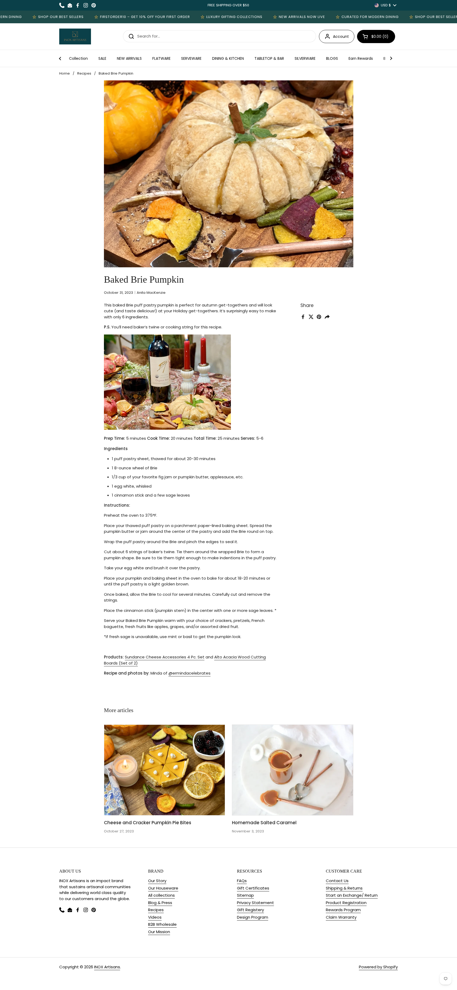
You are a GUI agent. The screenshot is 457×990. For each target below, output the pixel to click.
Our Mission (159, 931)
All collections (161, 895)
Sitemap (245, 895)
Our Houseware (163, 888)
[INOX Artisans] (75, 36)
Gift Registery (250, 910)
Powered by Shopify (378, 967)
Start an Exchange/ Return (352, 895)
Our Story (157, 880)
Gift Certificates (253, 888)
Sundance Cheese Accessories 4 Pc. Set (164, 657)
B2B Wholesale (162, 924)
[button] (376, 36)
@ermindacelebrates (189, 673)
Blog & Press (160, 902)
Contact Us (337, 880)
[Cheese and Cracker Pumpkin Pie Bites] (164, 770)
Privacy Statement (255, 902)
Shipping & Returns (344, 888)
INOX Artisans (107, 967)
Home (64, 73)
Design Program (252, 917)
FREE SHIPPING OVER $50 (228, 5)
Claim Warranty (341, 917)
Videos (155, 917)
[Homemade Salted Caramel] (292, 770)
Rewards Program (343, 910)
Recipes (84, 73)
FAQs (242, 880)
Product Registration (346, 902)
